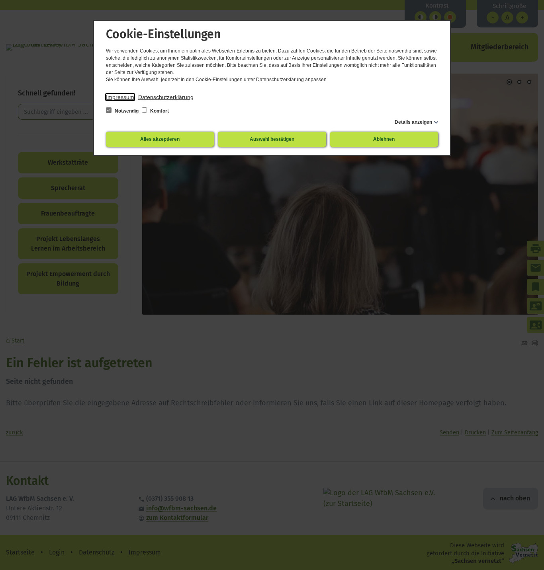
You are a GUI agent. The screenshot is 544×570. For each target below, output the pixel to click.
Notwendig (126, 111)
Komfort (159, 111)
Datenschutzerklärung (166, 97)
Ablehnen (384, 139)
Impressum (120, 97)
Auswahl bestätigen (272, 139)
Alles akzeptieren (160, 139)
